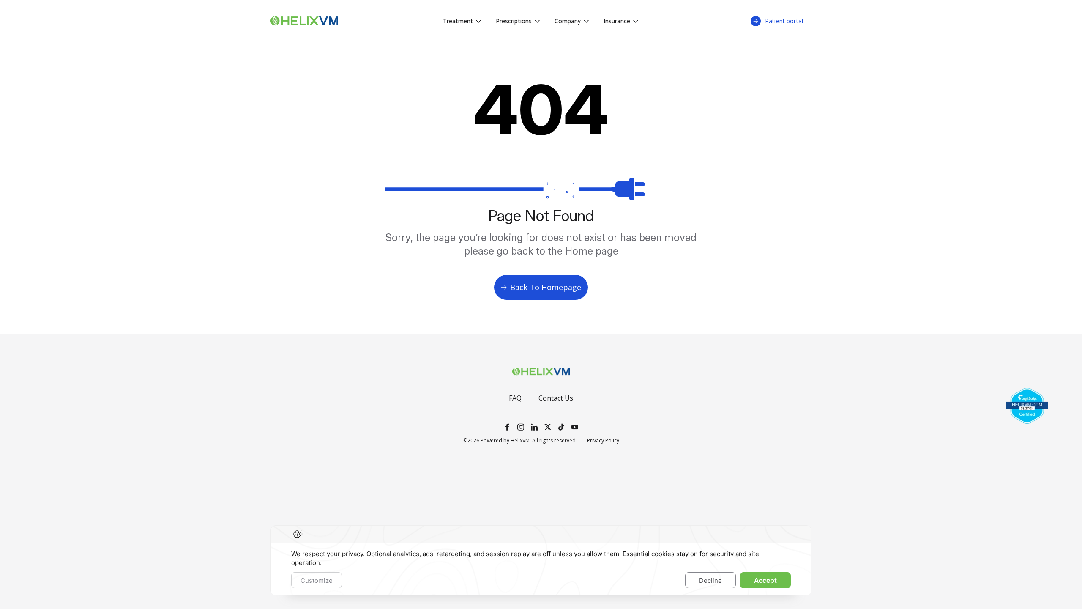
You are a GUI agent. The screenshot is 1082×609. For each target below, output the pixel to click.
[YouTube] (575, 427)
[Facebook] (507, 427)
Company (568, 21)
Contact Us (555, 398)
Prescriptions (514, 21)
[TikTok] (561, 427)
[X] (548, 427)
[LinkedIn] (534, 427)
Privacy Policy (603, 440)
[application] (541, 560)
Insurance (617, 21)
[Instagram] (520, 427)
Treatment (458, 21)
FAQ (515, 398)
